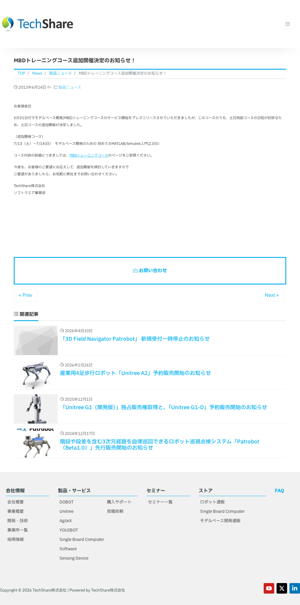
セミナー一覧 (160, 502)
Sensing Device (73, 558)
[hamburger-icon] (287, 24)
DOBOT (66, 502)
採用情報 (15, 540)
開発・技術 (17, 521)
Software (68, 549)
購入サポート (119, 502)
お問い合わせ (152, 270)
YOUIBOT (68, 530)
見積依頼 (115, 511)
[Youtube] (269, 588)
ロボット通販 (212, 502)
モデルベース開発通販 (220, 521)
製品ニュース (70, 87)
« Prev (25, 295)
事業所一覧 (17, 530)
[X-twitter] (282, 588)
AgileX (65, 521)
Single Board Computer (81, 540)
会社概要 (15, 502)
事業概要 (15, 511)
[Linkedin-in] (294, 588)
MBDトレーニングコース (88, 155)
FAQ (279, 490)
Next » (272, 295)
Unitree (66, 511)
